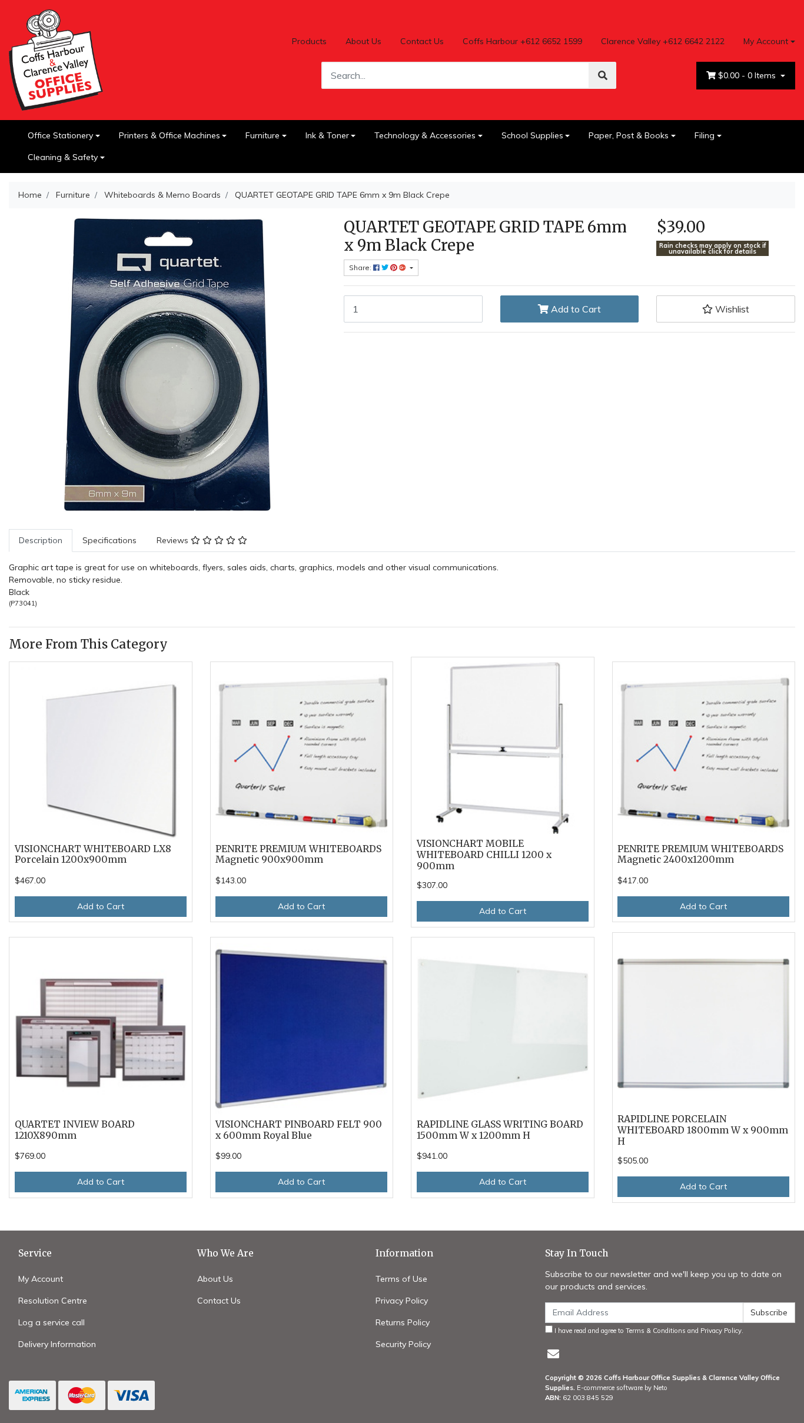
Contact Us (422, 41)
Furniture (262, 135)
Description (40, 540)
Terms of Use (401, 1279)
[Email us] (553, 1353)
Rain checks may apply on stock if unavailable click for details (712, 248)
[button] (725, 308)
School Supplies (532, 135)
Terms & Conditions (656, 1330)
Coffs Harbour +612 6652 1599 (522, 41)
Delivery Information (57, 1344)
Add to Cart (575, 309)
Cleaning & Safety (63, 157)
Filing (705, 135)
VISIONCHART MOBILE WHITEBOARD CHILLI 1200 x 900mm (484, 855)
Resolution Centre (52, 1300)
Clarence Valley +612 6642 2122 (663, 41)
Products (309, 41)
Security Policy (403, 1344)
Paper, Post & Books (629, 135)
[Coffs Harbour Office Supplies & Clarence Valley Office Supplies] (56, 59)
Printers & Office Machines (169, 135)
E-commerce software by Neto (622, 1388)
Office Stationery (60, 135)
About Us (363, 41)
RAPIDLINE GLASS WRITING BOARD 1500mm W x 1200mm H (500, 1130)
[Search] (602, 75)
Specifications (109, 540)
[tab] (40, 540)
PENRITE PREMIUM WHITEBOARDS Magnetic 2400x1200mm (700, 854)
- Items (748, 75)
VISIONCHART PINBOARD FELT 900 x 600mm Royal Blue (298, 1130)
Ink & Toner (327, 135)
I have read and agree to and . (648, 1330)
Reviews (174, 540)
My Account (765, 41)
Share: (361, 267)
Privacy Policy (402, 1300)
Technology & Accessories (425, 135)
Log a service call (51, 1322)
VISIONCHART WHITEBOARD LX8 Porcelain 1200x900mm (93, 854)
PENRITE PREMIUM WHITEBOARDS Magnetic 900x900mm (298, 854)
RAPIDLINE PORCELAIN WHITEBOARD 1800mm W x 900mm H (702, 1130)
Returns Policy (403, 1322)
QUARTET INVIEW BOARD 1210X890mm (75, 1130)
